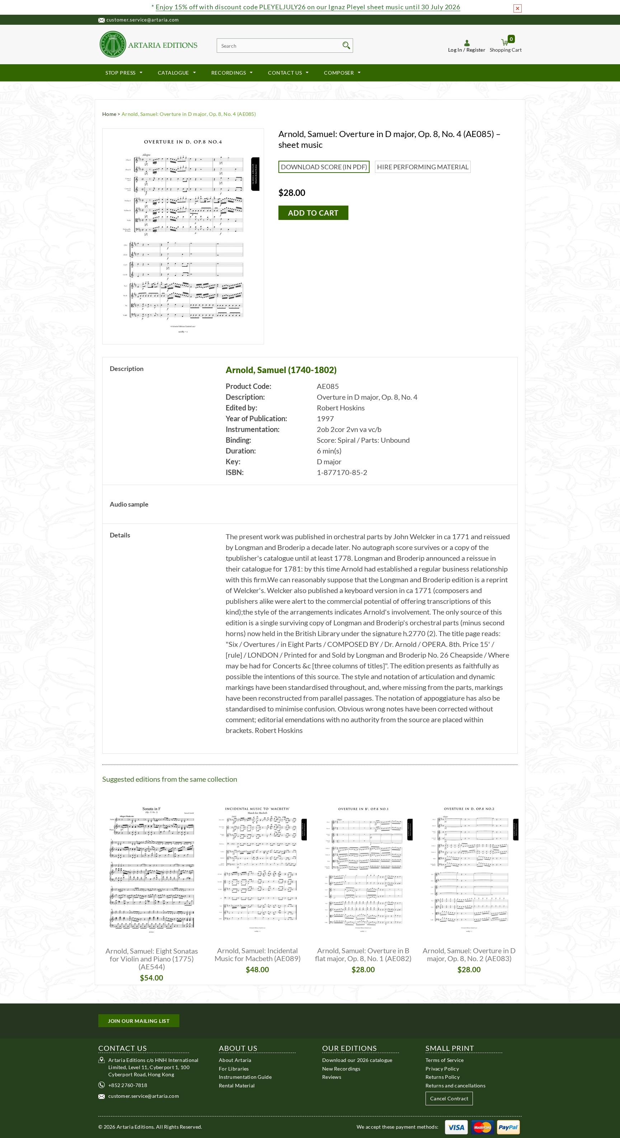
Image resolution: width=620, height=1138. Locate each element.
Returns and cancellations (455, 1085)
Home (109, 114)
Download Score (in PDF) (324, 167)
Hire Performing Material (423, 167)
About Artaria (235, 1060)
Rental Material (237, 1085)
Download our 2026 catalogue (357, 1060)
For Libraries (234, 1068)
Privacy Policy (442, 1068)
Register (475, 50)
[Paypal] (508, 1126)
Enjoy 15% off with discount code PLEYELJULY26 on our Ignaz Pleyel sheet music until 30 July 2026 (308, 7)
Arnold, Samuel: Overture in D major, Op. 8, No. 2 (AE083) (469, 954)
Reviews (331, 1077)
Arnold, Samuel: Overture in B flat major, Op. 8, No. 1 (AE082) (363, 954)
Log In (455, 50)
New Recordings (341, 1068)
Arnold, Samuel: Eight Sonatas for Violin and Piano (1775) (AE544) (151, 958)
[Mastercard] (482, 1126)
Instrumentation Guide (245, 1077)
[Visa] (456, 1126)
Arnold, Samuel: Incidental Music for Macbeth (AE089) (258, 954)
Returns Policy (443, 1077)
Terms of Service (445, 1060)
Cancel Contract (449, 1098)
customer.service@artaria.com (143, 20)
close (517, 8)
